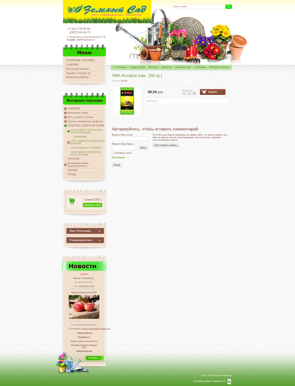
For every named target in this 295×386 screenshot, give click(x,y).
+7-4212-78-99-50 (78, 28)
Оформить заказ (92, 205)
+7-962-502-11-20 (85, 286)
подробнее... (93, 357)
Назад (117, 164)
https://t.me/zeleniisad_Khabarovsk (96, 329)
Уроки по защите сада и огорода (84, 341)
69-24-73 (84, 32)
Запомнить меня (123, 153)
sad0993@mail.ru (86, 39)
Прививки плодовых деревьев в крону (84, 346)
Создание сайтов (202, 381)
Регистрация (118, 157)
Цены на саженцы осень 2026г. (84, 292)
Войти (143, 147)
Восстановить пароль (166, 145)
